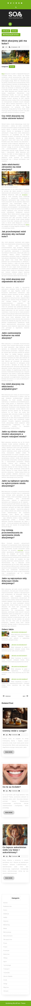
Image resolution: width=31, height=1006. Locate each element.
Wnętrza (6, 987)
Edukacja (6, 913)
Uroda (5, 980)
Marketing (6, 924)
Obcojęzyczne (7, 939)
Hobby (5, 917)
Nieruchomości (8, 935)
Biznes (5, 902)
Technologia (7, 965)
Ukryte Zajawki (7, 976)
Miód (3, 73)
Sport (5, 961)
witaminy (25, 194)
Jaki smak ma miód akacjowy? (19, 666)
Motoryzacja (7, 932)
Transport (6, 969)
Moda (5, 928)
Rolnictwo (6, 954)
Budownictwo (7, 906)
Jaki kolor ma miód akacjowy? (19, 644)
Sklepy (5, 958)
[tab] (10, 24)
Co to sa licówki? (12, 787)
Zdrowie (14, 31)
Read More (9, 752)
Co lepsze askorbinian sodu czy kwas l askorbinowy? (14, 850)
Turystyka (6, 972)
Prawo (5, 947)
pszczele (20, 550)
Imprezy (5, 921)
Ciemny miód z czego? (15, 731)
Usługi (5, 983)
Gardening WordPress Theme (15, 1003)
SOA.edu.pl (6, 31)
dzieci (27, 224)
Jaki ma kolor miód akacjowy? (19, 632)
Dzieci (5, 910)
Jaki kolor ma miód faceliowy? (19, 655)
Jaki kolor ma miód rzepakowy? (19, 679)
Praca (5, 943)
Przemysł (6, 950)
